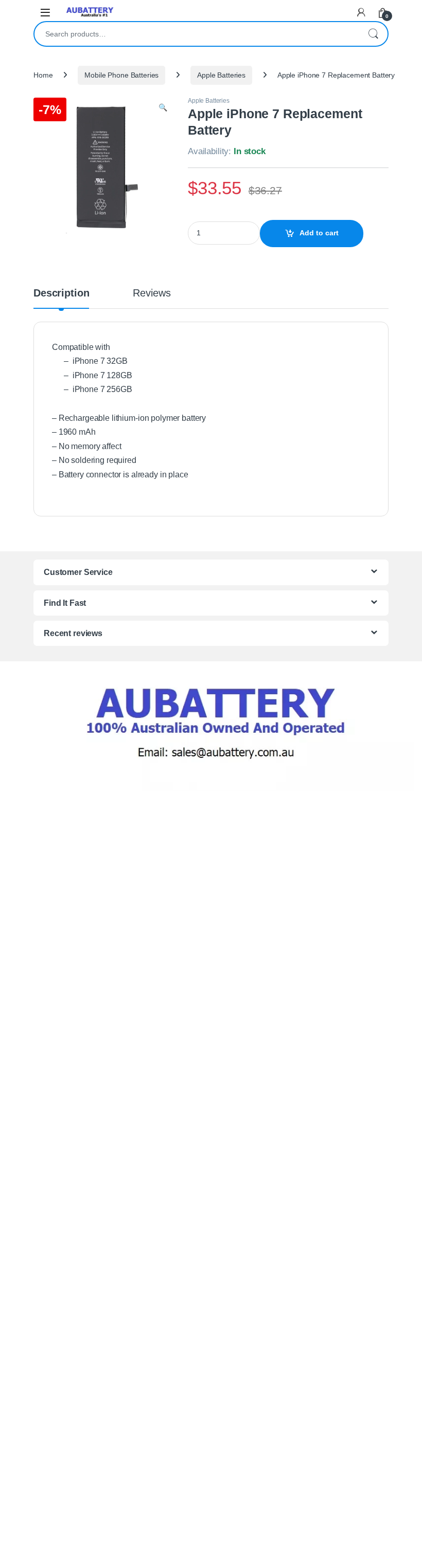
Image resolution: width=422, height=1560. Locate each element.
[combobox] (196, 34)
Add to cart (319, 233)
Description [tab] (61, 293)
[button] (163, 108)
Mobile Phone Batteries (121, 75)
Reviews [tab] (151, 293)
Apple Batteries (221, 75)
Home (42, 75)
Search (373, 34)
